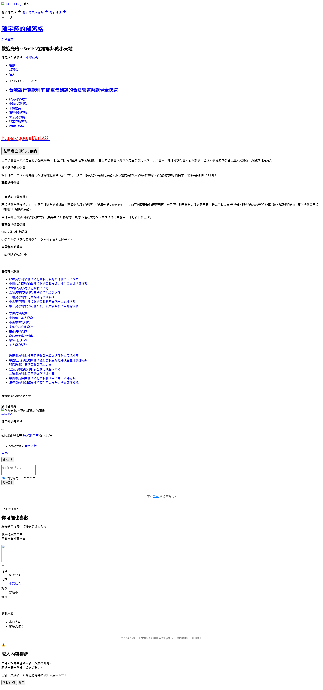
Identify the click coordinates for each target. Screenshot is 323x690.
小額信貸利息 (18, 103)
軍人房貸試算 (18, 345)
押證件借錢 (16, 126)
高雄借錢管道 (18, 331)
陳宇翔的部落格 (22, 29)
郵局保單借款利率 (21, 336)
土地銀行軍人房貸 (21, 318)
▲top (4, 452)
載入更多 (8, 459)
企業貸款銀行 (18, 117)
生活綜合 (32, 57)
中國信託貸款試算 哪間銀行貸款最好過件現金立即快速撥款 (48, 283)
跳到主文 (7, 39)
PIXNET (133, 638)
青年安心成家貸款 (21, 327)
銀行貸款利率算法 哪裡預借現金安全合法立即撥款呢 (44, 306)
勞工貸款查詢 (18, 121)
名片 (12, 74)
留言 (36, 435)
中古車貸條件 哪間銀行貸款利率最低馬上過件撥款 (42, 301)
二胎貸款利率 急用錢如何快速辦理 (32, 297)
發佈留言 (8, 482)
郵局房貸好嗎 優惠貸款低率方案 (30, 288)
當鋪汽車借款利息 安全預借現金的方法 (35, 292)
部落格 (13, 69)
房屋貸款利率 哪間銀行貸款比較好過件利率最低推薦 (44, 279)
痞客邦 (27, 435)
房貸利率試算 (18, 99)
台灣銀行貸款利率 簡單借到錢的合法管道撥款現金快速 (63, 90)
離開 (21, 682)
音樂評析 (31, 446)
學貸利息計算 (18, 340)
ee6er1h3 (6, 414)
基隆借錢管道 (18, 313)
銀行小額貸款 (18, 112)
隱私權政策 (182, 638)
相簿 (12, 65)
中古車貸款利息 (19, 322)
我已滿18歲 (9, 682)
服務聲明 (197, 638)
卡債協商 (15, 108)
